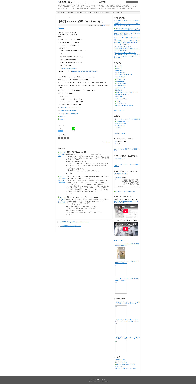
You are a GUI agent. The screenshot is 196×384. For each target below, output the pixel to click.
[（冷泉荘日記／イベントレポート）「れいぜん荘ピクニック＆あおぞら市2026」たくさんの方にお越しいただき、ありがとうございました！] (121, 311)
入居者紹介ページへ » (120, 110)
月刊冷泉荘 (125, 173)
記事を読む (69, 173)
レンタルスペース (79, 12)
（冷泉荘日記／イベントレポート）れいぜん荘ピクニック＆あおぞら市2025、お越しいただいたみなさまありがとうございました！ (127, 320)
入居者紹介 (70, 12)
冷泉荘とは (64, 12)
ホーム (58, 12)
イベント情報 (99, 12)
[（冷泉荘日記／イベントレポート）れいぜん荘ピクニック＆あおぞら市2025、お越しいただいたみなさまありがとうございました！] (121, 328)
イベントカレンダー (90, 12)
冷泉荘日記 (106, 12)
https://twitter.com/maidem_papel (70, 113)
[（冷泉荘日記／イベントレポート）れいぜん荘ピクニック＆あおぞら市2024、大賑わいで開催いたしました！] (121, 346)
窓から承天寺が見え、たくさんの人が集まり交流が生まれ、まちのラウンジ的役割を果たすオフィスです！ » (127, 56)
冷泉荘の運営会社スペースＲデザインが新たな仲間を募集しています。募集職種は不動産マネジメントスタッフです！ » (127, 42)
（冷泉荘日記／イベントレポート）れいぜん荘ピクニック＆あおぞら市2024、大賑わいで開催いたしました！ (127, 338)
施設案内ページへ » (119, 133)
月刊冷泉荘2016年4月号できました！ (70, 226)
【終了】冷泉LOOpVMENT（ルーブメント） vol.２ (74, 222)
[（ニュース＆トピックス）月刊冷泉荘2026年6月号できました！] (121, 288)
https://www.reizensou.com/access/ (68, 68)
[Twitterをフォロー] (127, 2)
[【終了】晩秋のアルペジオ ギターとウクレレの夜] (62, 200)
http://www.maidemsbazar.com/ (68, 110)
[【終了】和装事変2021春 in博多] (62, 155)
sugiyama (106, 141)
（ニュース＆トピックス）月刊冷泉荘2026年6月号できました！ (127, 279)
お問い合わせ (120, 12)
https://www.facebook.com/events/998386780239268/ (85, 71)
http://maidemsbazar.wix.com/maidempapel (70, 107)
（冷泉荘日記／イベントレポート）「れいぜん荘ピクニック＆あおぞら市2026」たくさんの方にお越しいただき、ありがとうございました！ (127, 303)
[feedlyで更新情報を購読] (133, 2)
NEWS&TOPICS (119, 240)
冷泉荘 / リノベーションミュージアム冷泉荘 (98, 381)
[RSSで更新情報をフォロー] (136, 2)
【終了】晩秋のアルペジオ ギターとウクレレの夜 (82, 197)
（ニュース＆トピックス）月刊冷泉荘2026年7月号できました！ (127, 262)
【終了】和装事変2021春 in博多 (76, 152)
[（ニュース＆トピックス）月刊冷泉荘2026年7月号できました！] (121, 270)
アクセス (113, 12)
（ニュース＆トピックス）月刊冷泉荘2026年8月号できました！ (127, 244)
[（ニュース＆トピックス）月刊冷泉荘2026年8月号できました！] (121, 253)
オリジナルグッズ (130, 191)
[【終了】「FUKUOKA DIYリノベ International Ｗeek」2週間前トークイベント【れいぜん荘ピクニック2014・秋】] (62, 179)
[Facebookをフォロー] (130, 2)
